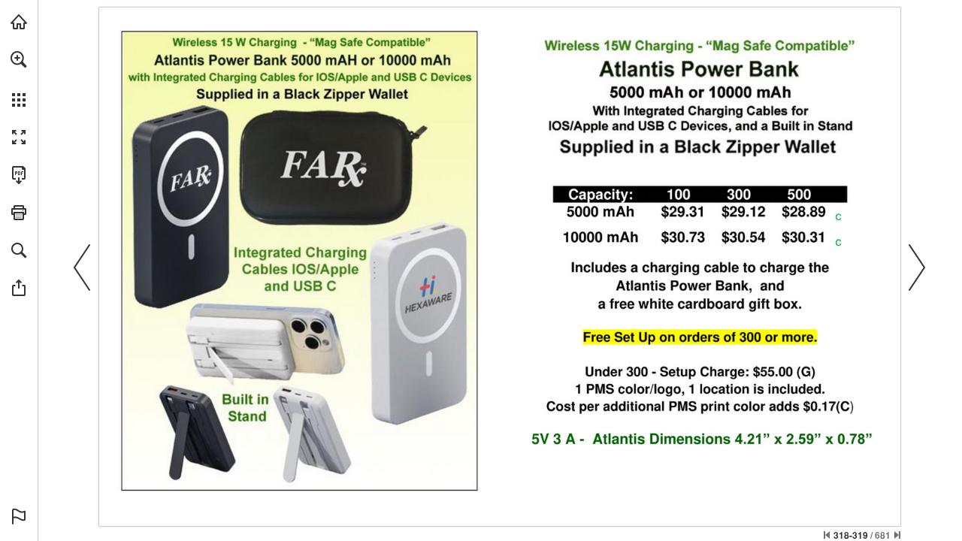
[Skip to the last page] (897, 535)
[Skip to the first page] (827, 535)
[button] (19, 59)
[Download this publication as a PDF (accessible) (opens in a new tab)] (19, 175)
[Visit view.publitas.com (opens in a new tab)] (19, 22)
